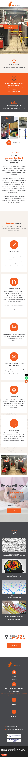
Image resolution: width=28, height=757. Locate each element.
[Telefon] (26, 381)
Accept (4, 754)
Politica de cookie (11, 726)
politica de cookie (17, 752)
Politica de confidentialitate (14, 729)
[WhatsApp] (26, 378)
